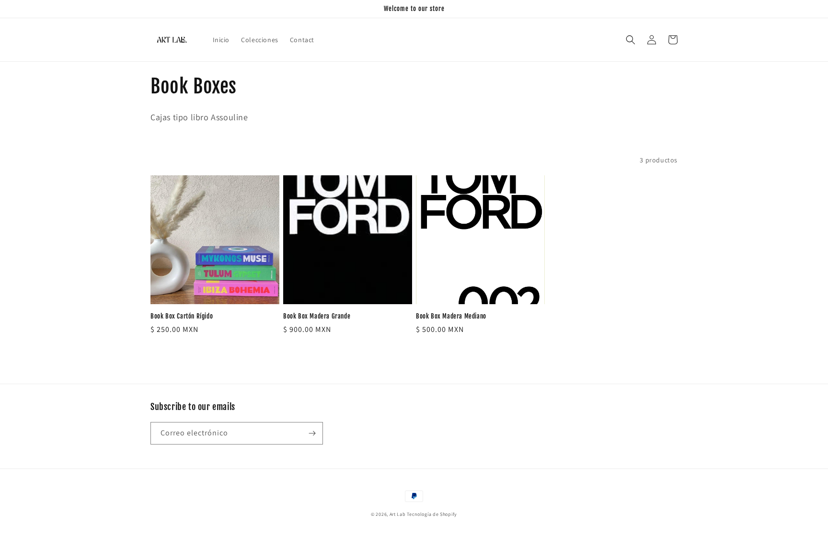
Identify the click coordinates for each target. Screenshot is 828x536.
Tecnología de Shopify (432, 514)
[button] (630, 39)
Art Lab (398, 514)
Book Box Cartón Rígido (181, 316)
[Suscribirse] (311, 433)
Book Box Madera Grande (316, 316)
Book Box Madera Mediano (451, 316)
